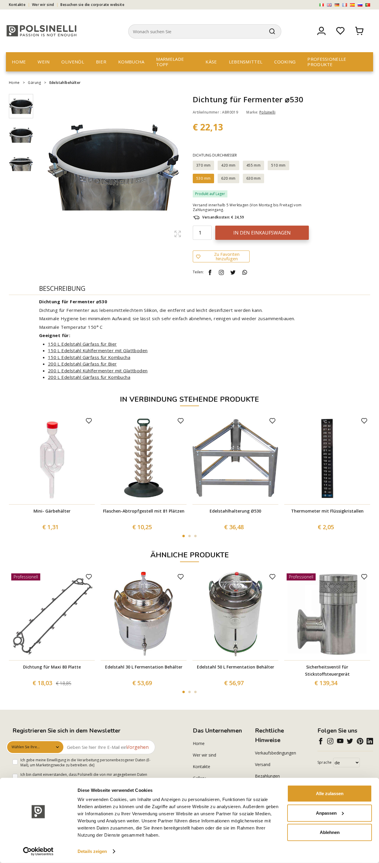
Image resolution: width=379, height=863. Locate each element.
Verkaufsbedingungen (275, 753)
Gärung (34, 82)
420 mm (228, 165)
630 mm (253, 178)
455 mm (253, 165)
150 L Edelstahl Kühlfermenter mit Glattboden (98, 350)
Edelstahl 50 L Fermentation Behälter (235, 667)
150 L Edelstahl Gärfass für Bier (82, 344)
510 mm (278, 165)
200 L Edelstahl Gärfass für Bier (82, 364)
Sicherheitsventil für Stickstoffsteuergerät (327, 670)
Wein (43, 62)
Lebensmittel (246, 62)
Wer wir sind (43, 4)
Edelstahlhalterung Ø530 (235, 511)
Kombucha (131, 62)
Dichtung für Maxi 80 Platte (52, 667)
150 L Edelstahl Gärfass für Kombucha (89, 357)
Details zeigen (92, 851)
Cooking (285, 62)
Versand (262, 764)
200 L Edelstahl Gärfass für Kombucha (89, 377)
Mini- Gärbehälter (51, 511)
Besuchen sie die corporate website (92, 4)
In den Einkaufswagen (262, 232)
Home (19, 62)
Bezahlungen (267, 776)
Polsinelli (267, 112)
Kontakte (17, 4)
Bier (101, 62)
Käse (211, 62)
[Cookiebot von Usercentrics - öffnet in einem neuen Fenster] (38, 851)
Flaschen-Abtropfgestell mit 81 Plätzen (143, 511)
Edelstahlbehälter (65, 82)
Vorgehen (137, 747)
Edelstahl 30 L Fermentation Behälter (143, 667)
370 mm (203, 165)
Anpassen (326, 812)
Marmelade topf (170, 61)
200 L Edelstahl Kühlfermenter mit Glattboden (98, 371)
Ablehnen (330, 832)
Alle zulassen (329, 793)
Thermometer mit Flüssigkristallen (327, 511)
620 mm (228, 178)
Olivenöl (72, 62)
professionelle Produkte (326, 61)
